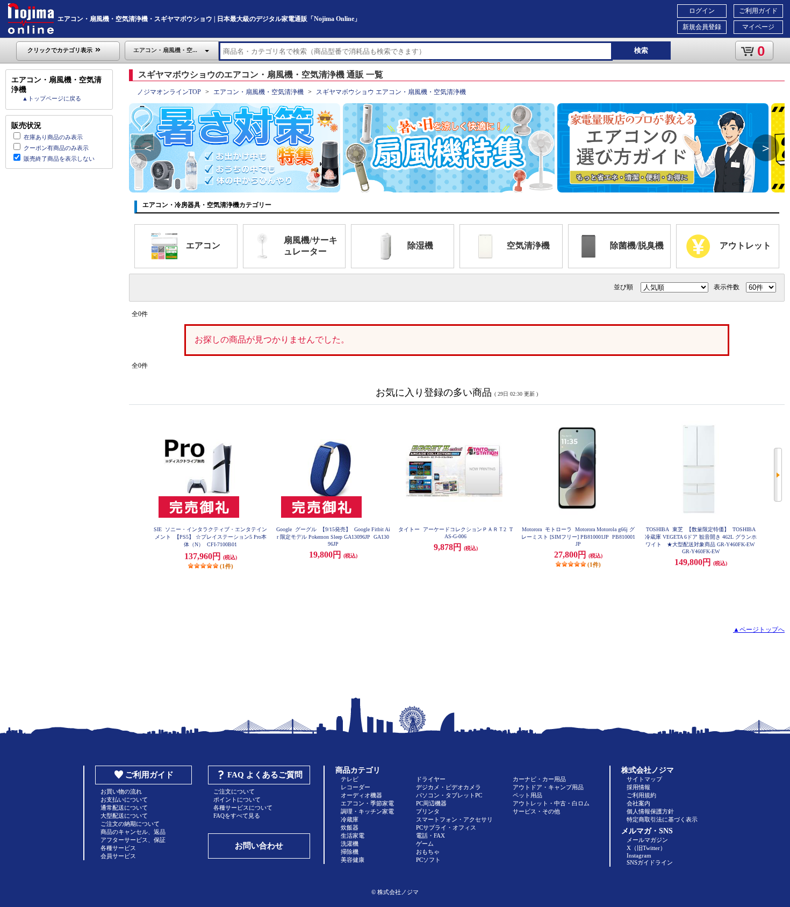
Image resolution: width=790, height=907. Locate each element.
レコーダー (355, 787)
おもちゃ (428, 851)
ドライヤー (431, 779)
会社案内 (638, 803)
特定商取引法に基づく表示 (662, 819)
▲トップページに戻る (51, 98)
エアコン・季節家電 (367, 803)
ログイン (702, 11)
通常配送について (124, 807)
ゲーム (425, 843)
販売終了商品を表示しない (59, 158)
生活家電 (352, 835)
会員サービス (118, 856)
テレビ (349, 779)
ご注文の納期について (130, 823)
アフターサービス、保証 (133, 840)
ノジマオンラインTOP (169, 92)
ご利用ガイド (758, 11)
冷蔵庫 (349, 819)
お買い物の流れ (121, 791)
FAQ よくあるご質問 (265, 774)
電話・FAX (430, 835)
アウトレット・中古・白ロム (551, 803)
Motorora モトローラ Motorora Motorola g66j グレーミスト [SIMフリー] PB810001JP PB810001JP (578, 536)
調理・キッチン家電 (367, 811)
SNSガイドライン (650, 862)
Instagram (639, 855)
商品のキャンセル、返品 (133, 832)
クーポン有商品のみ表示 (56, 148)
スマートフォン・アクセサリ (454, 819)
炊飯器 (349, 827)
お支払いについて (124, 799)
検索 (641, 50)
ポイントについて (237, 799)
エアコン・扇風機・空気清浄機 (258, 92)
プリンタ (428, 811)
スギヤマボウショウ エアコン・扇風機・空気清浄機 (391, 92)
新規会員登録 (702, 27)
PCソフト (428, 859)
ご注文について (234, 791)
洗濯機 (349, 843)
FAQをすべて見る (236, 815)
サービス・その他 (536, 811)
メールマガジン (647, 840)
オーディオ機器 (361, 795)
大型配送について (124, 815)
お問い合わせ (259, 845)
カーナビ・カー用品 (539, 779)
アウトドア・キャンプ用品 (548, 787)
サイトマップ (644, 779)
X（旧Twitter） (646, 848)
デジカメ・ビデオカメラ (448, 787)
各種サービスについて (242, 807)
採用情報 (638, 787)
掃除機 (349, 851)
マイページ (758, 27)
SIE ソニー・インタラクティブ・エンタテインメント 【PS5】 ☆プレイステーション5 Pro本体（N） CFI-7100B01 (210, 536)
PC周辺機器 (431, 803)
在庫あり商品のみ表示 (53, 137)
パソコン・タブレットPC (449, 795)
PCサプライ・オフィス (446, 827)
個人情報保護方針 (650, 811)
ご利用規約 (641, 795)
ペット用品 (527, 795)
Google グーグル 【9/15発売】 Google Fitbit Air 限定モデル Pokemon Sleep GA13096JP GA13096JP (333, 536)
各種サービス (118, 848)
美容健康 (352, 859)
